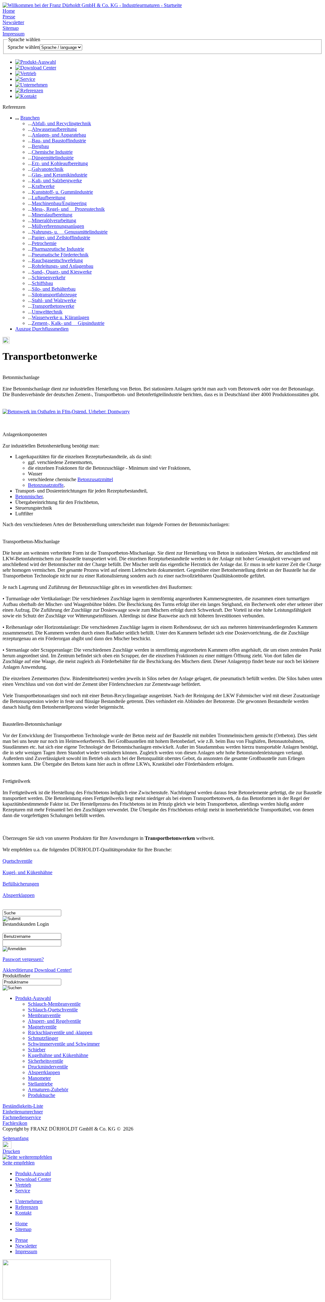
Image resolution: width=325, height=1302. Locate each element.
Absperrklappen (19, 895)
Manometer (39, 1078)
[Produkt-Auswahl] (35, 62)
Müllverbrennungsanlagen (58, 226)
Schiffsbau (42, 283)
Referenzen (26, 1207)
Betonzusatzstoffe (45, 485)
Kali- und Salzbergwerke (57, 180)
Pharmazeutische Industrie (58, 249)
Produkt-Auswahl (33, 998)
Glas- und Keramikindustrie (59, 174)
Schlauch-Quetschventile (53, 1009)
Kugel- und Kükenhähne (27, 872)
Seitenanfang (16, 1138)
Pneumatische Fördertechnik (60, 254)
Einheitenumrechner (23, 1111)
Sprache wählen (24, 47)
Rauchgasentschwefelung (57, 260)
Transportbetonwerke (53, 306)
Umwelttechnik (47, 311)
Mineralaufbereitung (52, 214)
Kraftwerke (43, 186)
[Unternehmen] (31, 84)
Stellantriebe (40, 1083)
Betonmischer (29, 496)
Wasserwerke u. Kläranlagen (60, 317)
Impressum (13, 33)
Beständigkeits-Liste (23, 1106)
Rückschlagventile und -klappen (60, 1032)
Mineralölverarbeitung (54, 220)
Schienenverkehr (48, 277)
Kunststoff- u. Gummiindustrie (62, 192)
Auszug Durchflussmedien (42, 329)
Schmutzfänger (43, 1038)
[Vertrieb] (25, 73)
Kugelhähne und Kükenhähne (58, 1055)
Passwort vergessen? (23, 959)
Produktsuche (41, 1095)
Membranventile (44, 1015)
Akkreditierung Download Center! (37, 970)
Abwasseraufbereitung (54, 129)
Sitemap (11, 28)
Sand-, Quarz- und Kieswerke (62, 271)
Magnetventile (42, 1026)
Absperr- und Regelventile (54, 1021)
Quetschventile (17, 861)
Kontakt (23, 1212)
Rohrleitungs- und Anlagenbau (62, 266)
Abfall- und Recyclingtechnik (61, 123)
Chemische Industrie (52, 152)
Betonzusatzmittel (95, 479)
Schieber (36, 1049)
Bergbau (40, 146)
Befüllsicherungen (21, 883)
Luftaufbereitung (48, 197)
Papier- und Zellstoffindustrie (61, 237)
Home (9, 11)
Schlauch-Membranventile (54, 1004)
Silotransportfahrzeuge (54, 294)
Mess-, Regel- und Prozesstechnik (68, 209)
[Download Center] (35, 67)
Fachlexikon (15, 1123)
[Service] (25, 79)
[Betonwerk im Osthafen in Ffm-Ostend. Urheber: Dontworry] (66, 411)
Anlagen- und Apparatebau (59, 135)
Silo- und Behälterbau (54, 289)
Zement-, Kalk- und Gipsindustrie (68, 323)
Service (22, 1190)
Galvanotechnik (47, 169)
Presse (9, 16)
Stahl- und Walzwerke (54, 300)
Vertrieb (23, 1185)
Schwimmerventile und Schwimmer (64, 1044)
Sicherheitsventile (45, 1061)
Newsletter (13, 22)
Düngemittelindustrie (53, 157)
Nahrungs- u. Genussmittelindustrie (70, 232)
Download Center (33, 1179)
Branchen (30, 117)
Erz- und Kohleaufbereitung (60, 163)
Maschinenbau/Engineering (59, 203)
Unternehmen (29, 1201)
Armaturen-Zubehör (48, 1089)
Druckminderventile (48, 1066)
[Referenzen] (29, 90)
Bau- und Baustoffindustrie (59, 140)
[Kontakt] (25, 96)
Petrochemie (44, 243)
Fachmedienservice (22, 1117)
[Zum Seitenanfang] (4, 1134)
